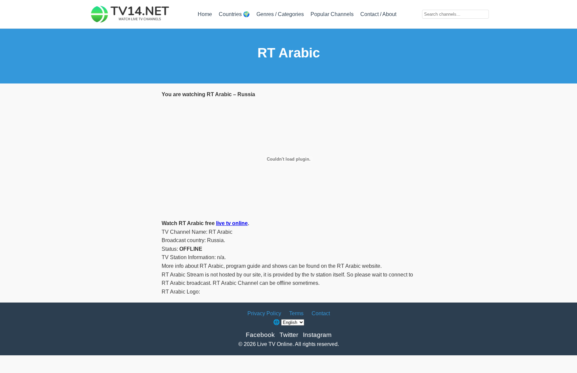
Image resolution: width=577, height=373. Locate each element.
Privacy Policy (264, 313)
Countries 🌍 (234, 14)
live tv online (232, 223)
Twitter (288, 334)
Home (205, 14)
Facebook (260, 334)
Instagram (317, 334)
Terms (296, 313)
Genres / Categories (280, 14)
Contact (321, 313)
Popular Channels (332, 14)
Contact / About (378, 14)
